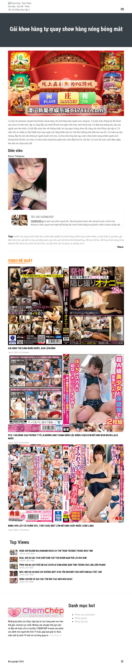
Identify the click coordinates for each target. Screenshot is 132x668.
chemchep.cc (55, 635)
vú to (82, 243)
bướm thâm (91, 236)
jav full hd (94, 240)
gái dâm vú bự (28, 240)
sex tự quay (63, 243)
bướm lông (68, 236)
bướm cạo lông (21, 236)
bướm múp (80, 236)
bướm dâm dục (36, 236)
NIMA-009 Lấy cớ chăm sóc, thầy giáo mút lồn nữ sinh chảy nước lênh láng (51, 525)
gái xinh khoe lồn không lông (71, 240)
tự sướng (74, 243)
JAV (87, 240)
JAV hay (103, 240)
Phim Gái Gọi (81, 621)
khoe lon (24, 243)
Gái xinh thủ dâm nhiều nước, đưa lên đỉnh (31, 348)
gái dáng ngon (42, 240)
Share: (120, 247)
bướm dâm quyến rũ (53, 236)
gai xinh (53, 240)
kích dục (41, 243)
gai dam (114, 236)
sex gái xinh (51, 243)
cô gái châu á (104, 236)
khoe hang (113, 240)
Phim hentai (81, 618)
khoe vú (32, 243)
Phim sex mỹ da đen (85, 614)
